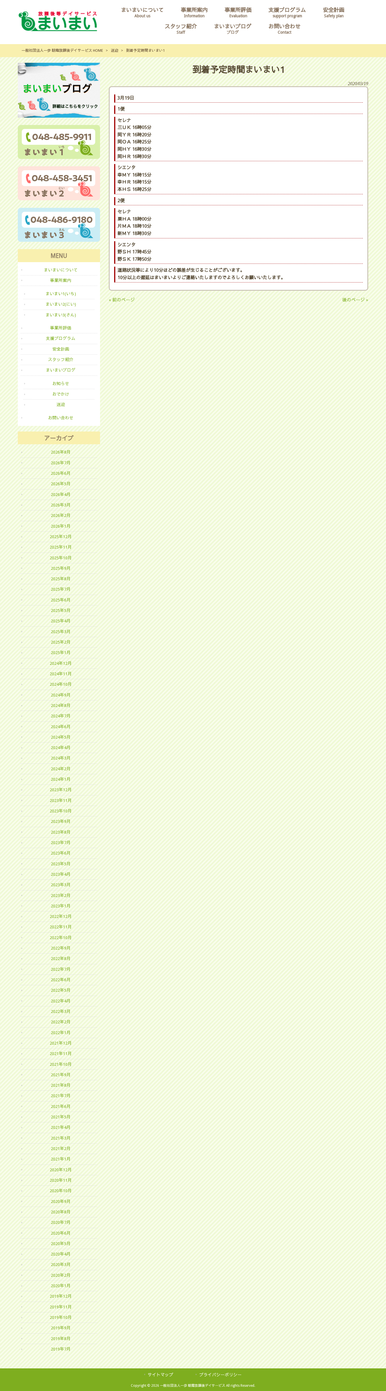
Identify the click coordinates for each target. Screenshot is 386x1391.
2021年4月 (61, 1127)
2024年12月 (61, 663)
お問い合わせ (60, 417)
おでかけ (60, 394)
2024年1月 (61, 779)
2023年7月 (61, 842)
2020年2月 (61, 1275)
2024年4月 (61, 747)
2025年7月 (61, 589)
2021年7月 (61, 1095)
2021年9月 (61, 1074)
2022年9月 (61, 948)
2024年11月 (61, 673)
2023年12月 (61, 789)
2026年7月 (61, 462)
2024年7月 (61, 716)
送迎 (114, 50)
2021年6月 (61, 1106)
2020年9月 (61, 1201)
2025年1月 (61, 652)
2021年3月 (61, 1138)
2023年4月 (61, 874)
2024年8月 (61, 705)
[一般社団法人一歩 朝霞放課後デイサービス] (58, 29)
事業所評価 (60, 328)
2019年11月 (61, 1307)
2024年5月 (61, 737)
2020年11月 (61, 1180)
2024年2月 (61, 768)
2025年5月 (61, 610)
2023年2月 (61, 895)
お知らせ (60, 383)
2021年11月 (61, 1053)
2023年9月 (61, 821)
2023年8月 (61, 832)
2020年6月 (61, 1233)
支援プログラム (60, 338)
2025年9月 (61, 568)
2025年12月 (61, 536)
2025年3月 (61, 631)
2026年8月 (61, 452)
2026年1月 (61, 526)
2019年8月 (61, 1338)
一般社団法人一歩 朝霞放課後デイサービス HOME (62, 50)
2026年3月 (61, 505)
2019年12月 (61, 1296)
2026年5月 (61, 483)
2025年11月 (61, 547)
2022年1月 (61, 1032)
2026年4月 (61, 494)
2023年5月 (61, 863)
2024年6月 (61, 726)
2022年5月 (61, 990)
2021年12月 (61, 1043)
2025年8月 (61, 578)
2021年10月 (61, 1064)
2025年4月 (61, 621)
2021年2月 (61, 1148)
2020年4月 (61, 1254)
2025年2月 (61, 642)
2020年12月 (61, 1169)
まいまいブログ (60, 370)
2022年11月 (61, 927)
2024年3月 (61, 758)
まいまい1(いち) (60, 293)
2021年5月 (61, 1117)
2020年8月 (61, 1212)
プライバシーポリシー (220, 1374)
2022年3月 (61, 1011)
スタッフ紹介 (60, 359)
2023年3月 (61, 884)
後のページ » (355, 300)
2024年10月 (61, 684)
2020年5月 (61, 1243)
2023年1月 (61, 906)
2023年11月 (61, 800)
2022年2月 (61, 1022)
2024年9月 (61, 695)
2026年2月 (61, 515)
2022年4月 (61, 1001)
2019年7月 (61, 1349)
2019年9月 (61, 1327)
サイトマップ (160, 1374)
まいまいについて (61, 270)
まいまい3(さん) (60, 315)
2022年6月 (61, 979)
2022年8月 (61, 958)
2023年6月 (61, 853)
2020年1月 (61, 1285)
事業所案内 (60, 280)
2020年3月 (61, 1264)
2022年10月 (61, 937)
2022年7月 (61, 969)
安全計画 (60, 349)
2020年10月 (61, 1190)
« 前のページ (122, 300)
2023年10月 (61, 811)
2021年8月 (61, 1085)
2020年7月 (61, 1222)
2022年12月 (61, 916)
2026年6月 (61, 473)
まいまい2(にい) (60, 304)
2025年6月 (61, 600)
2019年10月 (61, 1317)
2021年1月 (61, 1159)
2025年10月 (61, 557)
